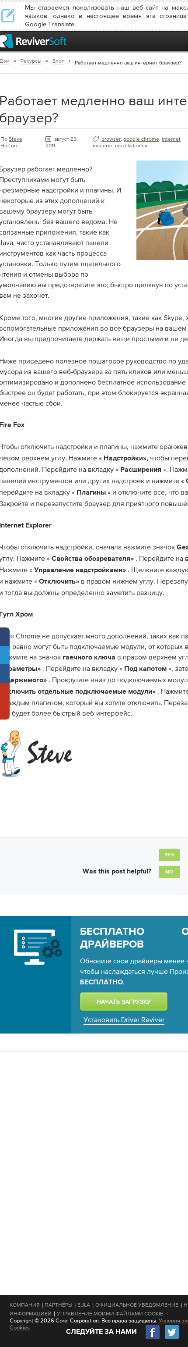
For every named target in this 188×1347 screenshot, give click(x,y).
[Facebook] (153, 1338)
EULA (83, 1305)
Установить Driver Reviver (124, 1019)
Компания (24, 1305)
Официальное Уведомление (136, 1305)
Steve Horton (11, 142)
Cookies (20, 1327)
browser (111, 139)
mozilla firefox (131, 146)
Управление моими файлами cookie (110, 1314)
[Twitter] (172, 1338)
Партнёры (58, 1305)
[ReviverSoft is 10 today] (179, 41)
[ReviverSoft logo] (33, 41)
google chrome (141, 139)
